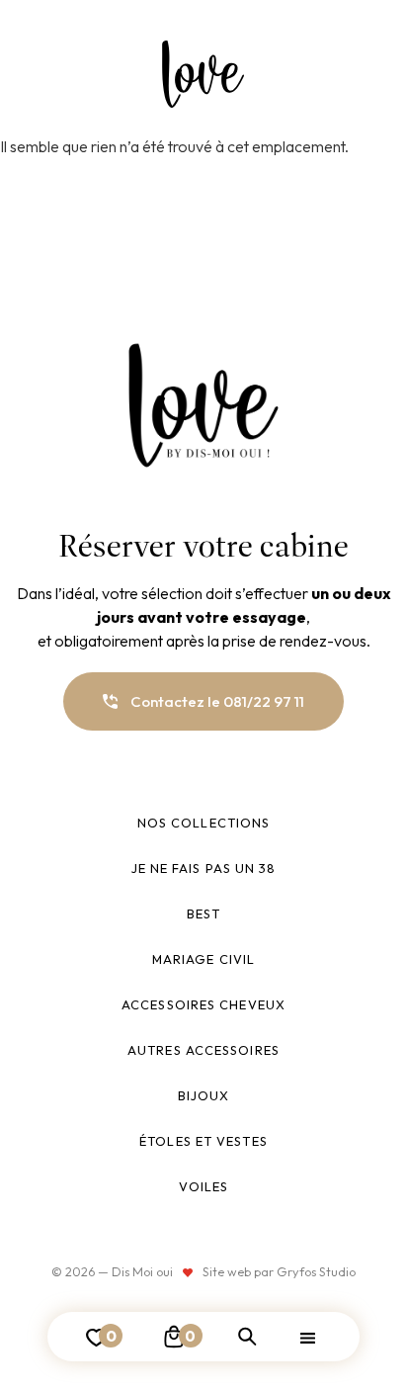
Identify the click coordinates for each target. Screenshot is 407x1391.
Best (203, 913)
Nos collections (204, 822)
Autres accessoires (203, 1050)
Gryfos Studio (316, 1271)
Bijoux (204, 1095)
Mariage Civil (203, 959)
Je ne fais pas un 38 (204, 868)
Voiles (204, 1186)
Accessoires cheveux (203, 1004)
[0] (174, 1336)
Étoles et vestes (203, 1141)
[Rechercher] (247, 1336)
